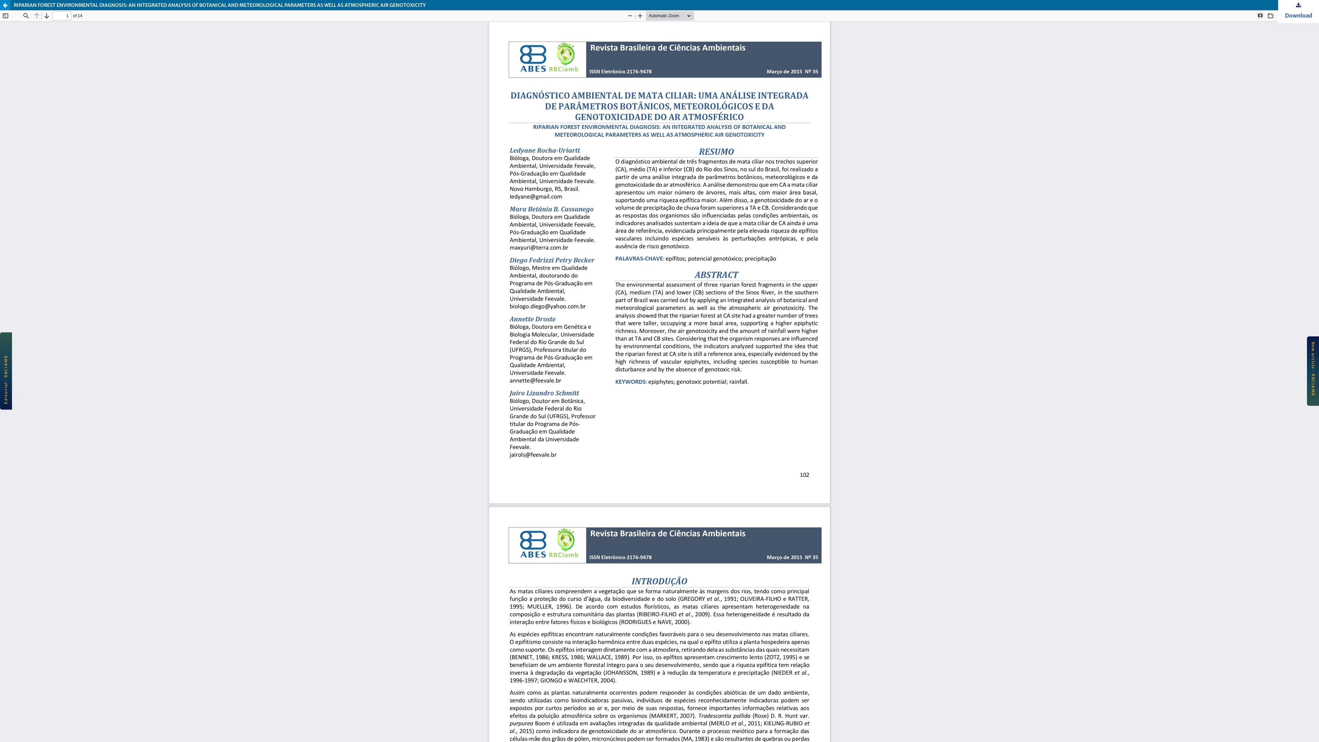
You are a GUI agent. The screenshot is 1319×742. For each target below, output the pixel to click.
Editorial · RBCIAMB (5, 379)
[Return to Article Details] (5, 5)
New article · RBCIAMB (1313, 369)
